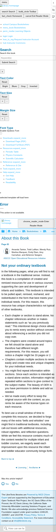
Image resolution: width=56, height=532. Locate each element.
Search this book (7, 53)
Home (14, 231)
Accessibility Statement (22, 518)
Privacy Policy (30, 515)
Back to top (6, 459)
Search (5, 528)
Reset (4, 82)
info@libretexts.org (22, 521)
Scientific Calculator (15, 158)
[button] (10, 179)
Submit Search (8, 62)
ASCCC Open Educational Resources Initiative (25, 258)
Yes (7, 484)
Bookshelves (32, 231)
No (17, 484)
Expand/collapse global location (53, 230)
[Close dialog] (2, 208)
